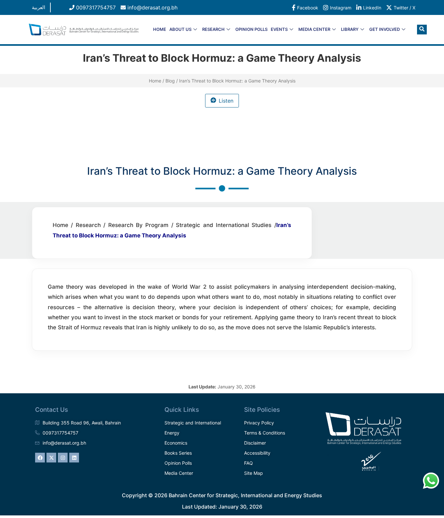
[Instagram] (63, 457)
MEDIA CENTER (314, 29)
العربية (38, 7)
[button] (422, 29)
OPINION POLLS (251, 29)
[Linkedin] (74, 457)
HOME (159, 29)
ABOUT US (180, 29)
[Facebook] (40, 457)
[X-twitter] (51, 457)
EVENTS (279, 29)
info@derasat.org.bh (151, 7)
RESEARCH (213, 29)
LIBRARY (350, 29)
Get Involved (384, 29)
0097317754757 (95, 7)
